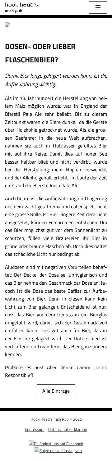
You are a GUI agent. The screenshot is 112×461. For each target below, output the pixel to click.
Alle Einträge (56, 391)
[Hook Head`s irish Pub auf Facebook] (56, 443)
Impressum (34, 429)
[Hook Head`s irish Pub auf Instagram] (58, 450)
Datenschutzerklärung (67, 429)
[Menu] (98, 7)
